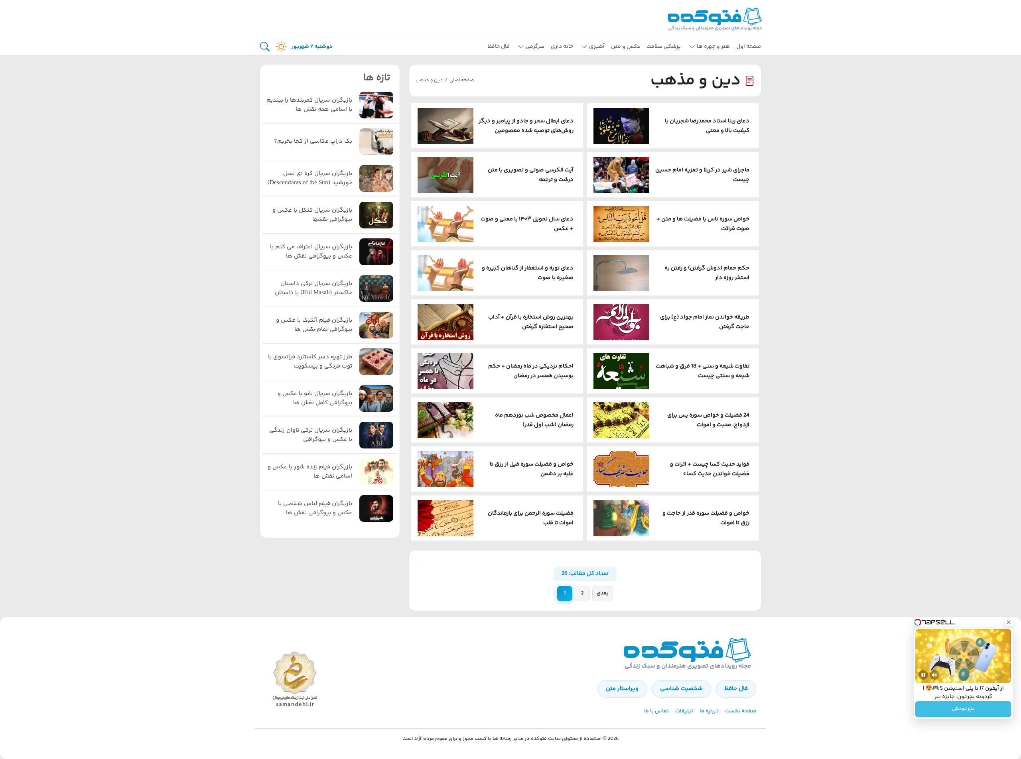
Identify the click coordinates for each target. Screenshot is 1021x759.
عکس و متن (625, 46)
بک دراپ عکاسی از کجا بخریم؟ (313, 141)
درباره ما (709, 711)
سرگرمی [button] (535, 46)
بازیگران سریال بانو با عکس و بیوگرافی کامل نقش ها (315, 398)
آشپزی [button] (597, 46)
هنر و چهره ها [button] (713, 46)
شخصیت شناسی (681, 688)
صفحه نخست (740, 711)
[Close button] (1009, 622)
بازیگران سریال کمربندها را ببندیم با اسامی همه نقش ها (309, 105)
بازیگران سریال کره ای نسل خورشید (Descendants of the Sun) (309, 178)
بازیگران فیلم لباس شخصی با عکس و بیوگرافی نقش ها (315, 508)
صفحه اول (748, 46)
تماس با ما (656, 711)
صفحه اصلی (461, 80)
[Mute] (934, 675)
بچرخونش (963, 709)
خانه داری (562, 46)
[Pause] (923, 675)
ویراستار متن (622, 688)
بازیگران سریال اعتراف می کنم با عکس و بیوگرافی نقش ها (311, 252)
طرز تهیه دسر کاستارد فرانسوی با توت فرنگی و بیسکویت (310, 362)
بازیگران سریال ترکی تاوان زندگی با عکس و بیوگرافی (310, 435)
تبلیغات (684, 711)
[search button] (265, 47)
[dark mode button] (279, 46)
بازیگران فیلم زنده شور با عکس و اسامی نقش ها (310, 472)
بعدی (603, 593)
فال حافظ (499, 46)
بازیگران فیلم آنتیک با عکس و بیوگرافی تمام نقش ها (314, 325)
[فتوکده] (716, 18)
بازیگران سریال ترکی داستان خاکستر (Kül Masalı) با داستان (313, 288)
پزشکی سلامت (664, 46)
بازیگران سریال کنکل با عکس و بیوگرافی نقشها (312, 215)
